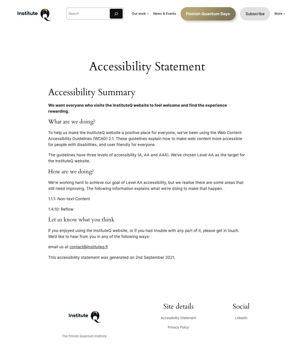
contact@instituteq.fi (89, 247)
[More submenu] (284, 14)
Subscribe (255, 13)
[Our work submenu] (148, 14)
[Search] (116, 14)
